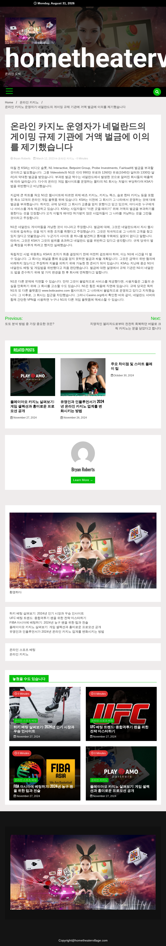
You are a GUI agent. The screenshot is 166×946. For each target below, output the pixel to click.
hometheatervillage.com (91, 940)
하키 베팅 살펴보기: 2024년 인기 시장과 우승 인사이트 (47, 613)
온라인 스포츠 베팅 (22, 649)
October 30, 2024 (123, 375)
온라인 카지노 (66, 158)
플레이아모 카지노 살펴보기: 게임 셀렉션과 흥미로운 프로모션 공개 (32, 406)
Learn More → (83, 480)
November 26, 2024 (75, 417)
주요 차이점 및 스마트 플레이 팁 (131, 366)
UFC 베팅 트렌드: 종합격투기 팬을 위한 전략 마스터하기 (48, 618)
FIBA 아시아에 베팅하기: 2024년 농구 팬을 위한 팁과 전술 (49, 622)
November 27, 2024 (25, 417)
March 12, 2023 (45, 158)
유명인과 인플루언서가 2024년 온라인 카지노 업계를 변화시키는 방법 (82, 406)
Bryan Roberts (22, 158)
